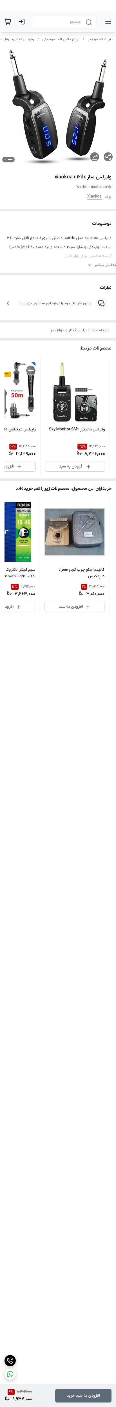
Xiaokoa (94, 196)
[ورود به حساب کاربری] (22, 22)
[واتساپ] (10, 1374)
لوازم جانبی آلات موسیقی (60, 39)
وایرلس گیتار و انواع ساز (70, 330)
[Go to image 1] (10, 159)
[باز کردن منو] (106, 21)
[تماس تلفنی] (10, 1360)
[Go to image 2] (5, 159)
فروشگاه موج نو (99, 39)
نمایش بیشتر (105, 265)
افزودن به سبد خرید (83, 1395)
